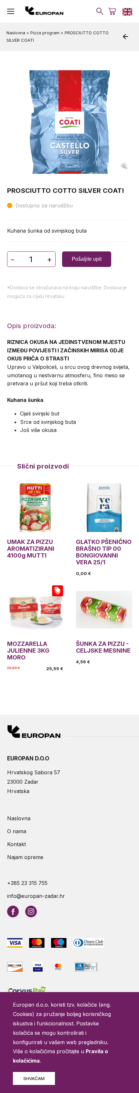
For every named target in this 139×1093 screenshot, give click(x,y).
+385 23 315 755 (27, 883)
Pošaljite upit (87, 259)
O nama (16, 831)
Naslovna (15, 32)
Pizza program (44, 32)
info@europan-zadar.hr (36, 896)
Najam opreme (25, 857)
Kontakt (16, 844)
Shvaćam (34, 1078)
